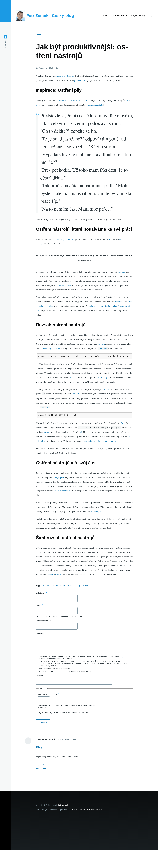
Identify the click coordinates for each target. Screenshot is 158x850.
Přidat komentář (43, 768)
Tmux (71, 377)
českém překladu (95, 104)
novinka (76, 393)
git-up (46, 432)
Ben (110, 239)
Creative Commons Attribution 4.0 (86, 809)
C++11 (50, 574)
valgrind (101, 343)
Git (122, 423)
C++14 (58, 574)
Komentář (40, 633)
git (80, 586)
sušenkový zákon (64, 285)
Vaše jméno (41, 593)
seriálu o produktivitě (65, 75)
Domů (38, 35)
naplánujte (96, 511)
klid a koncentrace (62, 490)
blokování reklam (96, 305)
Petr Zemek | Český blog (50, 15)
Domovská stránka (44, 621)
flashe (107, 305)
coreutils (106, 389)
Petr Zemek (63, 804)
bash (76, 586)
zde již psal (59, 477)
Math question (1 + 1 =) (47, 694)
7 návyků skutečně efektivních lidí (71, 100)
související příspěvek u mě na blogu (100, 440)
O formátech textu (127, 658)
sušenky (121, 271)
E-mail (38, 605)
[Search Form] (150, 15)
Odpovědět (40, 765)
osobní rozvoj (59, 586)
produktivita (47, 586)
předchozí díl (80, 80)
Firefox (118, 301)
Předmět (39, 676)
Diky (39, 747)
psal (80, 432)
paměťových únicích (51, 348)
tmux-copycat (104, 377)
